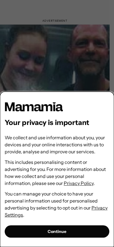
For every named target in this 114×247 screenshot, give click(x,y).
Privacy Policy (79, 183)
